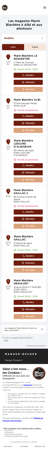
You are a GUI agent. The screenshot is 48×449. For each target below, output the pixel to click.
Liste (12, 47)
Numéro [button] (30, 75)
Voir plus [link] (30, 89)
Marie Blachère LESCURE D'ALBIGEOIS (23, 143)
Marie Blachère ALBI (27, 100)
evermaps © (41, 346)
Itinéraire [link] (30, 82)
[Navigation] (45, 8)
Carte (35, 47)
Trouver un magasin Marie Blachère (17, 338)
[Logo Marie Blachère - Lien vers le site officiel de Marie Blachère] (5, 7)
